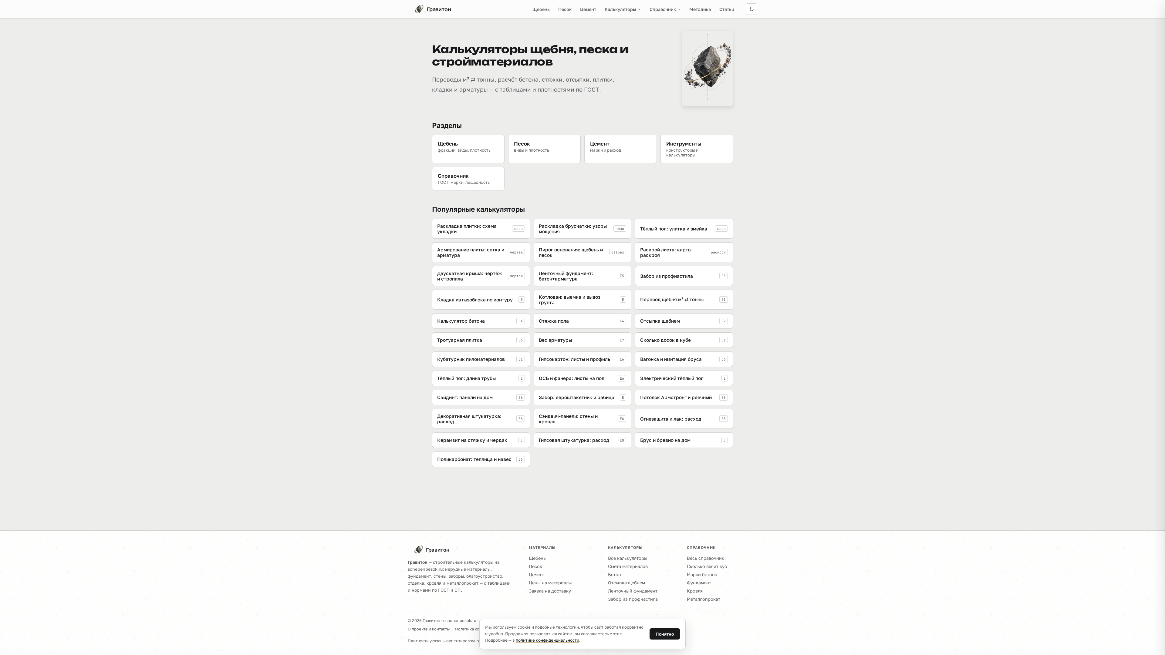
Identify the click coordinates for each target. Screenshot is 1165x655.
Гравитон (437, 549)
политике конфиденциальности (547, 640)
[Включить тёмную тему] (751, 9)
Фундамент (699, 582)
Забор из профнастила (633, 599)
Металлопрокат (703, 599)
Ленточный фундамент (632, 590)
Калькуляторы (620, 9)
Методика (700, 9)
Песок (565, 9)
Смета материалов (628, 566)
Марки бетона (702, 574)
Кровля (695, 590)
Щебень (541, 9)
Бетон (614, 574)
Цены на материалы (550, 582)
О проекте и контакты (429, 628)
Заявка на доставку (550, 590)
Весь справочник (705, 558)
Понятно (665, 634)
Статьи (726, 9)
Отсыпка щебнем (626, 582)
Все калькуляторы (627, 558)
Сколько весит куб (707, 566)
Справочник (663, 9)
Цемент (588, 9)
